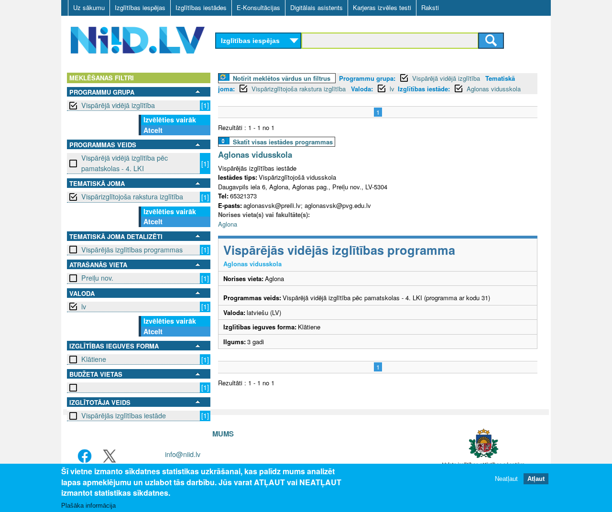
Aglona (227, 224)
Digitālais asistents (316, 7)
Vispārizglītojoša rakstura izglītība (132, 196)
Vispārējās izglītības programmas (132, 249)
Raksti (430, 7)
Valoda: (362, 88)
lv (83, 306)
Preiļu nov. (97, 278)
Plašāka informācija (88, 505)
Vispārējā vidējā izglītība (118, 105)
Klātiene (93, 359)
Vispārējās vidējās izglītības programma (339, 250)
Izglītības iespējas (140, 7)
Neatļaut (506, 478)
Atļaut (536, 478)
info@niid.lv (182, 454)
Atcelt (153, 130)
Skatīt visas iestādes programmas (283, 141)
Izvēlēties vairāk (169, 119)
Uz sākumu (89, 7)
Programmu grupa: (367, 78)
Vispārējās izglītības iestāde (123, 415)
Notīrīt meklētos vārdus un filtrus (281, 78)
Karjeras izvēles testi (382, 7)
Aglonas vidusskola (494, 88)
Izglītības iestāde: (424, 88)
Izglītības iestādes (201, 7)
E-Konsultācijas (258, 7)
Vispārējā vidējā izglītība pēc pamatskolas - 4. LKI (124, 163)
